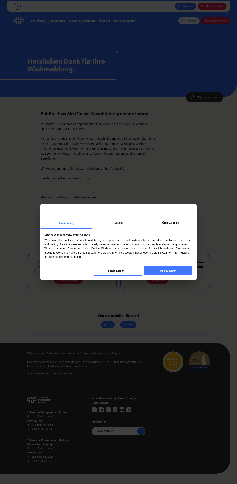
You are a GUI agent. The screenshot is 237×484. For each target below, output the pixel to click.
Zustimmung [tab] (66, 223)
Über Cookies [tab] (170, 222)
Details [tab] (118, 222)
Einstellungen (116, 270)
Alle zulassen (168, 270)
